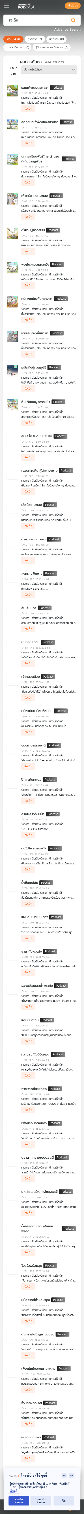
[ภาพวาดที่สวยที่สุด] (12, 1092)
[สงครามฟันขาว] (12, 576)
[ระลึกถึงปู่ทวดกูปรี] (12, 370)
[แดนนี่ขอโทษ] (12, 1023)
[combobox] (49, 69)
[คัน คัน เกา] (12, 611)
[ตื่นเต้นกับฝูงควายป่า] (12, 405)
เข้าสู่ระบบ (72, 6)
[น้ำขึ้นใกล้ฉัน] (12, 885)
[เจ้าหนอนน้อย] (12, 679)
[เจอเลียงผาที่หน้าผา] (12, 336)
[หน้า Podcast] (35, 5)
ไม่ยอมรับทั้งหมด (41, 1501)
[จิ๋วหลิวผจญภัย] (12, 1406)
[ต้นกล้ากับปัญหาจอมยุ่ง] (12, 1337)
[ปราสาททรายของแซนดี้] (12, 1160)
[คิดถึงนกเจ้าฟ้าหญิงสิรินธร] (12, 125)
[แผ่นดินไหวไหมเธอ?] (12, 920)
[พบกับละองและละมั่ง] (12, 267)
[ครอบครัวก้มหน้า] (12, 817)
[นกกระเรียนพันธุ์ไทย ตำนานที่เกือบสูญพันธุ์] (12, 159)
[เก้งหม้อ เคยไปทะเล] (12, 199)
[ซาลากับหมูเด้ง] (12, 954)
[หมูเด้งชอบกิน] (12, 1440)
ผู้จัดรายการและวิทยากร (51, 47)
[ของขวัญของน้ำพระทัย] (12, 988)
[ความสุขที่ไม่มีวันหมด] (12, 1057)
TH (71, 1475)
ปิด (64, 1500)
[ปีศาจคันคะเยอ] (12, 782)
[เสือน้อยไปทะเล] (12, 508)
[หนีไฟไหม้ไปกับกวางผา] (12, 301)
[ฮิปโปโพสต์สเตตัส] (12, 851)
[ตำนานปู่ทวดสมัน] (12, 233)
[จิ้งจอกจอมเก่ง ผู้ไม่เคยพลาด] (12, 1229)
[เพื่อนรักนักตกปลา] (12, 1126)
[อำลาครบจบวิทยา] (12, 542)
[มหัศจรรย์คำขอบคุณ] (12, 1303)
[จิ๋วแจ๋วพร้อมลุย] (12, 1268)
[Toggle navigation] (6, 5)
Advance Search (67, 29)
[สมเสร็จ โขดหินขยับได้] (12, 439)
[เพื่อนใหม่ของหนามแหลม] (12, 1371)
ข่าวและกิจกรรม (17, 47)
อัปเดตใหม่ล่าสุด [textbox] (33, 70)
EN (64, 1475)
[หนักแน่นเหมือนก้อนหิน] (12, 714)
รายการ (35, 39)
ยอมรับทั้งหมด (19, 1501)
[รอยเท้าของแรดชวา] (12, 90)
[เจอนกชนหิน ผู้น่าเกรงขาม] (12, 473)
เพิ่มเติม (14, 1491)
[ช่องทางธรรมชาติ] (12, 748)
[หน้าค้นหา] (62, 5)
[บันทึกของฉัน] (12, 645)
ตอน (13, 39)
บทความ (56, 39)
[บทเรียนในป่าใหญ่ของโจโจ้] (12, 1195)
